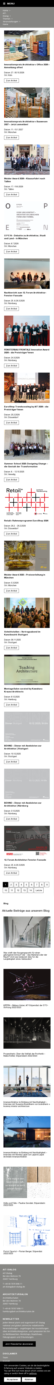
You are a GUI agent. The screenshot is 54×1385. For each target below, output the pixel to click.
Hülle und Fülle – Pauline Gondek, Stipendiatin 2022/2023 (24, 1204)
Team (5, 1357)
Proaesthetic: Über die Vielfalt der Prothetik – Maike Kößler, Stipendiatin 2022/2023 (24, 1055)
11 (12, 891)
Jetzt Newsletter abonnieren (19, 1344)
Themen (6, 18)
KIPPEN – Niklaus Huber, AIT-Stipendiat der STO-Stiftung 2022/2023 (25, 1007)
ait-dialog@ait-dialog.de (14, 1286)
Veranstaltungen (10, 21)
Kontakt (6, 1361)
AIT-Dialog (6, 14)
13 (24, 891)
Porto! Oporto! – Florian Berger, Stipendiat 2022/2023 (22, 1253)
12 (18, 891)
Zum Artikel (11, 81)
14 (30, 891)
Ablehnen (29, 1380)
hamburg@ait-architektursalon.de (18, 1311)
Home (5, 10)
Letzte (39, 891)
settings (33, 1373)
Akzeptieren (12, 1380)
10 (6, 891)
